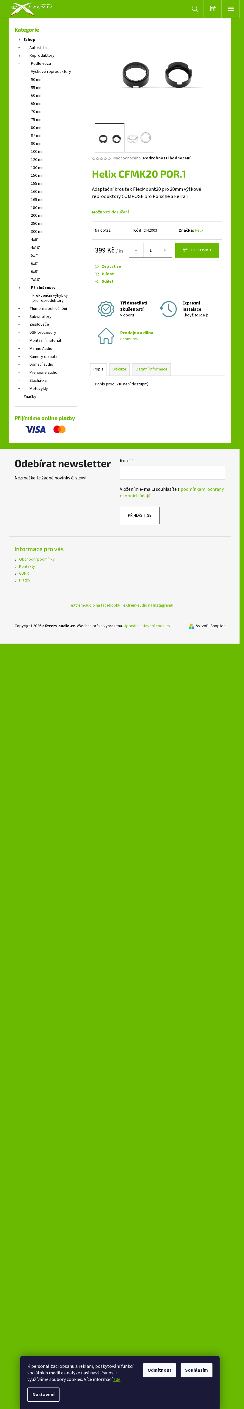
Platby (24, 580)
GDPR (24, 573)
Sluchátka (38, 381)
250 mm (38, 224)
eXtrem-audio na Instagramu (148, 605)
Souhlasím (196, 1370)
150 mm (38, 176)
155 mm (38, 184)
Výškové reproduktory (51, 72)
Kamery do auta (43, 357)
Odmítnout (159, 1370)
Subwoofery (40, 317)
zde (117, 1379)
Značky (30, 397)
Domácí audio (41, 364)
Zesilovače (39, 324)
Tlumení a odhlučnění (48, 309)
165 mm (38, 200)
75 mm (37, 120)
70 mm (37, 112)
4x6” (35, 240)
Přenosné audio (43, 373)
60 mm (37, 96)
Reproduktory (41, 56)
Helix (199, 230)
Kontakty (27, 567)
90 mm (37, 144)
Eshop (29, 40)
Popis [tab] (98, 369)
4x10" (35, 248)
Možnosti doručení (110, 212)
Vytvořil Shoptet (210, 626)
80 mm (37, 128)
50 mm (37, 80)
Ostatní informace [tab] (151, 369)
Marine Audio (40, 349)
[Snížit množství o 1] (136, 250)
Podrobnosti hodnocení (166, 158)
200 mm (38, 216)
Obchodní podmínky (37, 559)
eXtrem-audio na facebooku (95, 605)
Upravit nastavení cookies (147, 626)
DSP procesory (42, 333)
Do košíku (201, 250)
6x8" (34, 264)
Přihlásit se (139, 516)
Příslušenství (44, 288)
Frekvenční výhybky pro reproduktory (50, 298)
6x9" (34, 272)
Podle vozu (41, 64)
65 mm (37, 104)
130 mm (38, 168)
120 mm (38, 160)
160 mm (38, 192)
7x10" (35, 280)
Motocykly (38, 389)
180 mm (38, 208)
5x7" (34, 256)
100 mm (38, 152)
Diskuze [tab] (119, 369)
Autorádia (38, 48)
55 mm (37, 88)
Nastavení (43, 1394)
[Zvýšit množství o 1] (165, 250)
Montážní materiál (45, 341)
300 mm (38, 232)
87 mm (37, 136)
